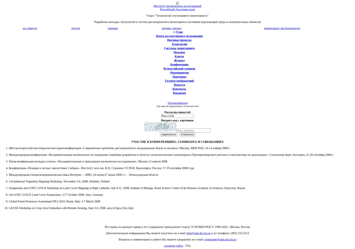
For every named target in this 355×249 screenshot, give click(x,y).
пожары (113, 28)
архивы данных (172, 28)
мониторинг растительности (282, 28)
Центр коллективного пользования (179, 36)
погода (75, 28)
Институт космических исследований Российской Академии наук (177, 7)
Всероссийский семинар (179, 68)
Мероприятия (179, 72)
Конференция (179, 64)
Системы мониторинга (179, 48)
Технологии (179, 44)
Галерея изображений (179, 80)
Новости (179, 84)
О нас (179, 31)
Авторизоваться (178, 103)
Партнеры (179, 76)
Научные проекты (179, 40)
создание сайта (173, 245)
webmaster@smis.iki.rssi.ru (220, 239)
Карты (179, 56)
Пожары (179, 52)
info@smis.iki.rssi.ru (198, 233)
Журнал (179, 60)
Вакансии (179, 93)
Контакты (179, 88)
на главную (30, 28)
